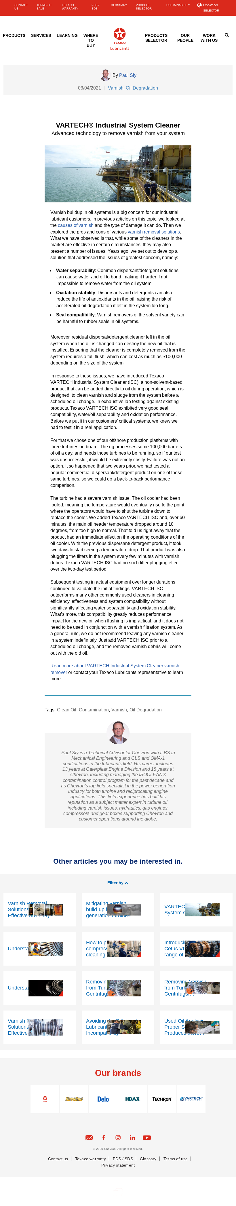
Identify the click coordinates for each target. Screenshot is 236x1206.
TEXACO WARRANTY (70, 6)
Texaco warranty (90, 1158)
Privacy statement (118, 1165)
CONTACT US (21, 6)
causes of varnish (76, 225)
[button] (118, 882)
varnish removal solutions (154, 231)
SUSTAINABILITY (178, 5)
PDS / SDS (95, 6)
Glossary (148, 1158)
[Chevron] (119, 48)
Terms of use (175, 1158)
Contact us (58, 1158)
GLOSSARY (119, 5)
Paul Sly (127, 75)
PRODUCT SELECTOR (144, 6)
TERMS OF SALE (44, 6)
